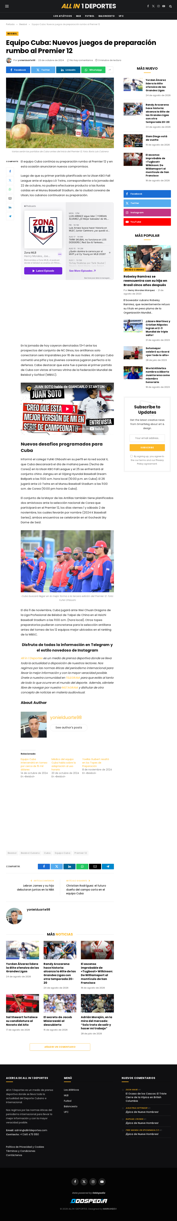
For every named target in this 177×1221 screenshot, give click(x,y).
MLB (78, 16)
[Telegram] (10, 216)
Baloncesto (107, 16)
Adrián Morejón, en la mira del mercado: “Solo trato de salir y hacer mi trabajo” (96, 1022)
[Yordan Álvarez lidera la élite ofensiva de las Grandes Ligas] (22, 950)
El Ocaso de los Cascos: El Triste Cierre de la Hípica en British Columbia (146, 1097)
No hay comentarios (81, 60)
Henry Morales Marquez (141, 290)
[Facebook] (10, 171)
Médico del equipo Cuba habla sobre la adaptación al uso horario (64, 764)
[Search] (170, 6)
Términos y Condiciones (20, 1151)
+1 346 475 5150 (29, 1134)
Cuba (47, 853)
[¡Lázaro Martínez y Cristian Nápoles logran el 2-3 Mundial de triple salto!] (133, 325)
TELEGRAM (73, 678)
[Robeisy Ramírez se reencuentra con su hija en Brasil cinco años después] (147, 258)
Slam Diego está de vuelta (156, 138)
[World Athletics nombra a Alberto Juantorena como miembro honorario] (133, 372)
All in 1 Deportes (32, 658)
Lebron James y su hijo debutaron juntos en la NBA (35, 887)
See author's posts (68, 727)
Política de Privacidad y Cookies (25, 1147)
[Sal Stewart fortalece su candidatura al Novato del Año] (22, 1003)
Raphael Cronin (134, 1119)
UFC (121, 16)
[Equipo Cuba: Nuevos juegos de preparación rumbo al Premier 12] (60, 113)
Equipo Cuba (62, 853)
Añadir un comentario (60, 1047)
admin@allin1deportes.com (30, 1130)
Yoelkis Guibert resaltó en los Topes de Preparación (95, 762)
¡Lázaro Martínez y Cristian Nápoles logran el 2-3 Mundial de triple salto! (158, 328)
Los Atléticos (62, 16)
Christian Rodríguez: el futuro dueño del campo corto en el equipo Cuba (86, 889)
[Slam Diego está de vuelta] (133, 140)
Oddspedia (98, 1193)
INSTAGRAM (70, 688)
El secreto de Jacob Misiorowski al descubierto (58, 1021)
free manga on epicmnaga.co (142, 1130)
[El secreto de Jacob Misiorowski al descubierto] (60, 1003)
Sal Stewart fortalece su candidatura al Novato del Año (22, 1021)
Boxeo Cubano (134, 269)
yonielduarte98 (26, 60)
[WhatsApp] (10, 189)
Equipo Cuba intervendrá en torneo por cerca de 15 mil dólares (34, 764)
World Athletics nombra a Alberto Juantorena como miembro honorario (158, 375)
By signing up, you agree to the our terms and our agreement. (147, 460)
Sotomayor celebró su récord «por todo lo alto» (157, 352)
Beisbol (12, 33)
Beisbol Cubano (30, 853)
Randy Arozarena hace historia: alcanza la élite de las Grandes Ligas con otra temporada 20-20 (60, 973)
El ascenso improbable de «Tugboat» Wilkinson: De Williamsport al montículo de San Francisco (97, 973)
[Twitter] (10, 180)
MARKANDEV (110, 1208)
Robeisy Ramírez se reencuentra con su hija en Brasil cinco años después (145, 280)
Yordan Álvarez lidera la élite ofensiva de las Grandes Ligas (22, 967)
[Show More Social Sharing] (109, 70)
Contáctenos (14, 1155)
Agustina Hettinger (136, 1108)
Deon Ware (132, 1089)
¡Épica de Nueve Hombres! (142, 1112)
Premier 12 (80, 853)
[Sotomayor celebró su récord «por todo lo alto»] (133, 352)
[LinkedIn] (10, 207)
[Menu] (7, 6)
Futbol (89, 16)
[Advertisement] (75, 312)
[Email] (10, 198)
